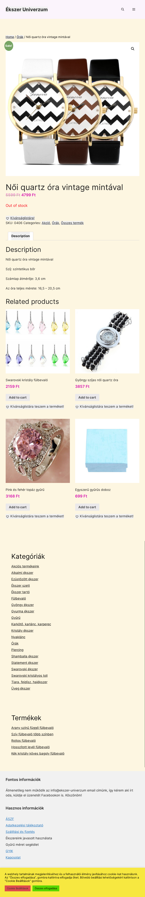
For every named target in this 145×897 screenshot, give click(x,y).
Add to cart (18, 397)
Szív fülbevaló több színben (32, 734)
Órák (20, 37)
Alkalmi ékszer (22, 573)
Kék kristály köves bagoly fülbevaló (37, 753)
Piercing (17, 650)
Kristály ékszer (22, 630)
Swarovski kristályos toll (29, 675)
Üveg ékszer (20, 688)
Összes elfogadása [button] (46, 888)
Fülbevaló (18, 598)
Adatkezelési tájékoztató (24, 825)
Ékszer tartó (20, 592)
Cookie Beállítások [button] (17, 888)
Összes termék (72, 223)
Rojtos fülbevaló (23, 741)
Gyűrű (15, 618)
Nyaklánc (18, 637)
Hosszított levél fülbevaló (30, 747)
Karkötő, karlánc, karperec (31, 624)
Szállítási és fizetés (20, 832)
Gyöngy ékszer (22, 605)
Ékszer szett (20, 585)
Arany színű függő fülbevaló (32, 728)
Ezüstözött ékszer (24, 579)
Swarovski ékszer (24, 669)
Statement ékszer (24, 663)
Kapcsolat (13, 857)
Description (20, 236)
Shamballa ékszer (24, 656)
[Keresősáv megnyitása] (122, 9)
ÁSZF (10, 819)
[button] (20, 218)
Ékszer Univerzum (27, 9)
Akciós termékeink (25, 566)
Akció (46, 223)
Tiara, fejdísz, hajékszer (29, 682)
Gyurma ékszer (22, 611)
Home (10, 37)
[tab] (20, 236)
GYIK (9, 851)
